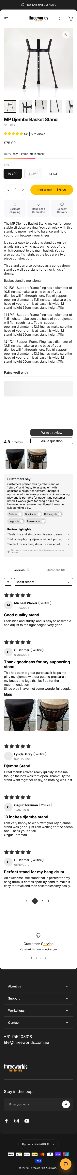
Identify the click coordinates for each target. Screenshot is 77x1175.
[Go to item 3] (41, 106)
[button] (14, 134)
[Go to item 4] (56, 106)
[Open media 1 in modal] (66, 35)
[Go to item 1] (15, 459)
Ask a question (52, 441)
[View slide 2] (36, 958)
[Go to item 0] (10, 106)
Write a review (51, 433)
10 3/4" (13, 173)
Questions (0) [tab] (56, 570)
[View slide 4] (45, 958)
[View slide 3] (40, 958)
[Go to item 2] (25, 106)
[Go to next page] (49, 901)
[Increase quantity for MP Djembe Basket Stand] (23, 190)
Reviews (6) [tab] (21, 570)
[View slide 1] (31, 958)
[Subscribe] (66, 1104)
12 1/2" (53, 173)
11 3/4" (33, 173)
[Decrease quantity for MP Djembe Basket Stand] (8, 190)
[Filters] (8, 582)
